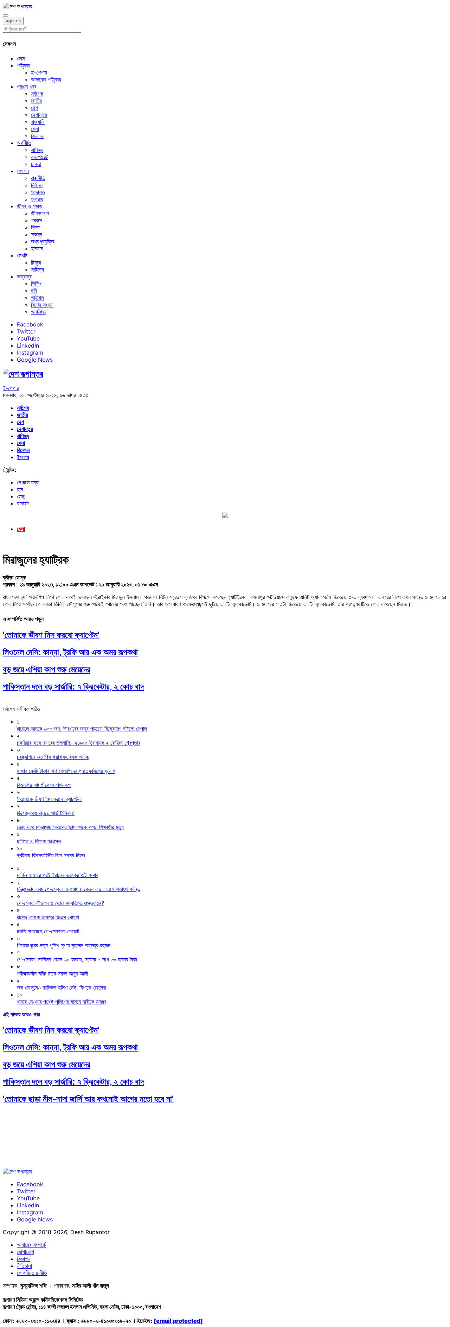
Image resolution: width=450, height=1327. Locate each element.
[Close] (5, 15)
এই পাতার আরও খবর (21, 1014)
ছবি (34, 290)
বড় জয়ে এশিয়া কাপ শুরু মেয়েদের (46, 669)
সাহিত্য (37, 269)
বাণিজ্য (37, 149)
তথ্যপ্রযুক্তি (42, 241)
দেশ (34, 107)
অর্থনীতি (24, 142)
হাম (20, 489)
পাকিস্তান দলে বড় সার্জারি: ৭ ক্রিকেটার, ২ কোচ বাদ (73, 686)
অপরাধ (37, 199)
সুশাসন (23, 170)
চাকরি (36, 163)
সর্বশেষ (37, 93)
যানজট (22, 503)
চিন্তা (36, 262)
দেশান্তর (39, 114)
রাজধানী (38, 121)
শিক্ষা (35, 227)
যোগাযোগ (25, 1251)
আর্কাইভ (38, 311)
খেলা (35, 128)
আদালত (38, 192)
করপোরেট (39, 156)
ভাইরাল (37, 297)
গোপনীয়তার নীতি (32, 1272)
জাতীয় (36, 100)
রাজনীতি (38, 178)
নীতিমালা (24, 1265)
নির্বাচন (37, 185)
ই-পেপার (39, 72)
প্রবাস (36, 220)
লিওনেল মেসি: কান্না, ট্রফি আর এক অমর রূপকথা (70, 652)
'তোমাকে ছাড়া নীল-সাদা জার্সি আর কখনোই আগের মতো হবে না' (88, 1099)
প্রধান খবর (26, 86)
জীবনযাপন (40, 213)
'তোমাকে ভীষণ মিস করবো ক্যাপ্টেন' (51, 635)
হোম (21, 58)
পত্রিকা (23, 65)
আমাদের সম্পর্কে (31, 1244)
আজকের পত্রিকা (46, 79)
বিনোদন (37, 135)
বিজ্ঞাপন (23, 1258)
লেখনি (22, 255)
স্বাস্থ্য (36, 234)
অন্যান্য (24, 276)
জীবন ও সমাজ (30, 206)
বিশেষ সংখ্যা (42, 304)
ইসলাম (37, 248)
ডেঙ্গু (21, 496)
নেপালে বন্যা (28, 482)
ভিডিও (37, 283)
